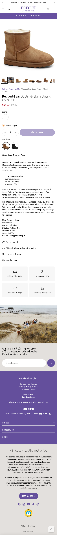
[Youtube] (28, 504)
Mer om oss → (28, 496)
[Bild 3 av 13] (18, 80)
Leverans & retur (13, 254)
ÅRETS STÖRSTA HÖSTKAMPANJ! (28, 16)
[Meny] (3, 9)
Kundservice (11, 260)
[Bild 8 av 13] (53, 80)
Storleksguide (12, 242)
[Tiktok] (33, 504)
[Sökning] (9, 9)
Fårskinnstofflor (14, 89)
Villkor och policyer (28, 526)
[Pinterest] (37, 504)
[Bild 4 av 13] (25, 80)
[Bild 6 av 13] (39, 80)
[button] (28, 513)
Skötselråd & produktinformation (21, 248)
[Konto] (48, 9)
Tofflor (4, 89)
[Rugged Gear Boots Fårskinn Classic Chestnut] (6, 146)
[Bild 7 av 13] (46, 80)
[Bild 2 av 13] (11, 80)
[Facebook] (19, 504)
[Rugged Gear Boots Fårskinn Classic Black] (15, 146)
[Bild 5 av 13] (32, 80)
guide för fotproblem (28, 488)
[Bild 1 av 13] (4, 80)
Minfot (31, 531)
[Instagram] (23, 504)
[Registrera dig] (51, 363)
